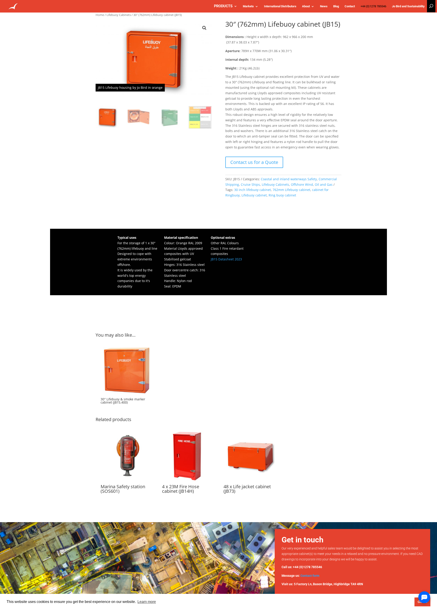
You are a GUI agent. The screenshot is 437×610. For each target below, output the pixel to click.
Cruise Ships (250, 184)
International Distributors (280, 6)
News (324, 6)
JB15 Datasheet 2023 (226, 259)
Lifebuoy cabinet (254, 195)
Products (223, 6)
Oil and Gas (324, 184)
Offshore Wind (302, 184)
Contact (350, 6)
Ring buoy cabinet (282, 195)
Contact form (309, 575)
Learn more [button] (146, 602)
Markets (248, 6)
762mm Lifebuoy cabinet (291, 190)
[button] (204, 28)
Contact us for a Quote (254, 162)
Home (100, 15)
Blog (336, 6)
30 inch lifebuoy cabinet (252, 190)
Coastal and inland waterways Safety (289, 179)
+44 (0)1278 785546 (373, 6)
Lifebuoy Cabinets (119, 15)
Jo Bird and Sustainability (408, 6)
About (306, 6)
